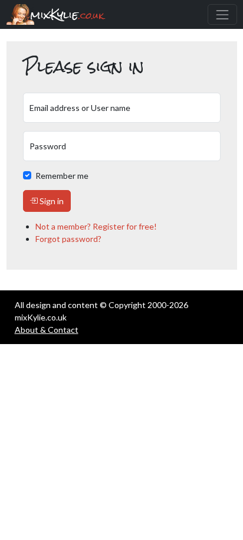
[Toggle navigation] (222, 14)
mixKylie (67, 14)
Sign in (51, 201)
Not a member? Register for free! (96, 226)
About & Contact (46, 330)
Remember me (61, 176)
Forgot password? (68, 239)
